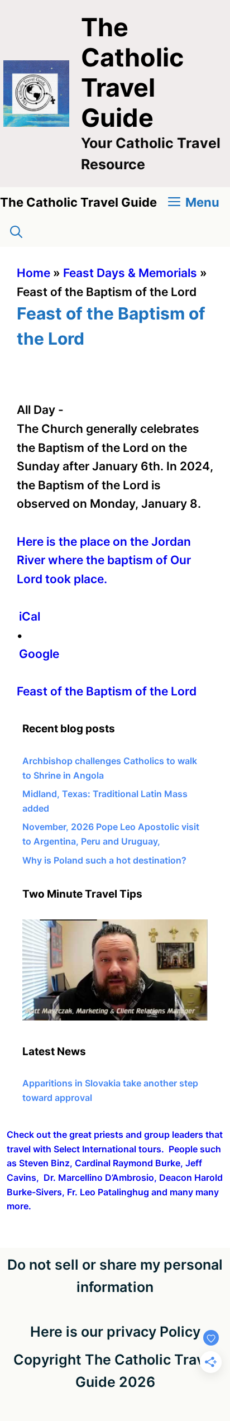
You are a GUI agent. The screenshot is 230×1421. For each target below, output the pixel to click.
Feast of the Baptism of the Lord (107, 691)
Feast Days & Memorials (130, 273)
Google (39, 654)
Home (33, 273)
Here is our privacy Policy (115, 1331)
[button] (16, 232)
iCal (29, 616)
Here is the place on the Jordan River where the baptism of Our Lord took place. (104, 560)
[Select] (115, 1017)
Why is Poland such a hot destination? (104, 860)
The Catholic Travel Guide (132, 72)
